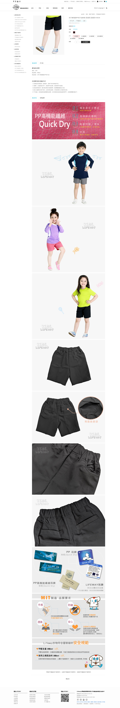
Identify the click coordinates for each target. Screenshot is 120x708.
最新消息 (66, 1)
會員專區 (100, 1)
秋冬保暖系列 (18, 63)
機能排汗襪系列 (18, 61)
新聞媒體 (16, 700)
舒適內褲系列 (17, 51)
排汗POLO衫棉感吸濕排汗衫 (20, 30)
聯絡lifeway (87, 1)
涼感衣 (88, 701)
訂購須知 (46, 700)
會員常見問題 (32, 694)
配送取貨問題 (47, 696)
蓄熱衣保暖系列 (18, 66)
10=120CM (99, 36)
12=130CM (72, 38)
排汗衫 (81, 701)
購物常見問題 (79, 1)
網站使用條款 (79, 703)
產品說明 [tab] (34, 63)
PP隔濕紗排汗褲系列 (19, 37)
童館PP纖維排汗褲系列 (84, 672)
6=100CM (84, 36)
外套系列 (17, 44)
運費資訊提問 (47, 698)
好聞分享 (16, 703)
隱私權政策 (86, 703)
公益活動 (16, 698)
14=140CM (81, 38)
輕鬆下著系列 (18, 32)
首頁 (83, 14)
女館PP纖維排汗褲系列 (68, 672)
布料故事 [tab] (42, 97)
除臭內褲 (99, 701)
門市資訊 (73, 1)
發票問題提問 (32, 698)
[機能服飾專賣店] (20, 5)
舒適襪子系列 (18, 56)
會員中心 (94, 1)
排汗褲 (85, 701)
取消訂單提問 (32, 696)
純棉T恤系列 (17, 28)
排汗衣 (78, 701)
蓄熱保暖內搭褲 (18, 39)
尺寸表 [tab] (41, 63)
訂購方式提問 (32, 701)
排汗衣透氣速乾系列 (19, 23)
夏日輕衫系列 (18, 15)
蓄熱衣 (95, 701)
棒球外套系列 (17, 46)
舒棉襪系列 (17, 59)
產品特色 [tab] (34, 97)
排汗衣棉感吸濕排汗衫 (19, 70)
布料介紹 (16, 701)
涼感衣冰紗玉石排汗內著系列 (20, 19)
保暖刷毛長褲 (17, 41)
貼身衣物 (17, 49)
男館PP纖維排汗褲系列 (53, 672)
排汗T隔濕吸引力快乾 (19, 17)
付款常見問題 (47, 694)
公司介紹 (16, 694)
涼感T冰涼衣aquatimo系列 (20, 21)
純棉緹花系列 (17, 53)
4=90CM (76, 36)
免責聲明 (91, 703)
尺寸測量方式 (47, 701)
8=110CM (92, 36)
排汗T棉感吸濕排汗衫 (19, 25)
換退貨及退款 (32, 700)
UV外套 (103, 701)
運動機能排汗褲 (18, 35)
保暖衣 (92, 701)
